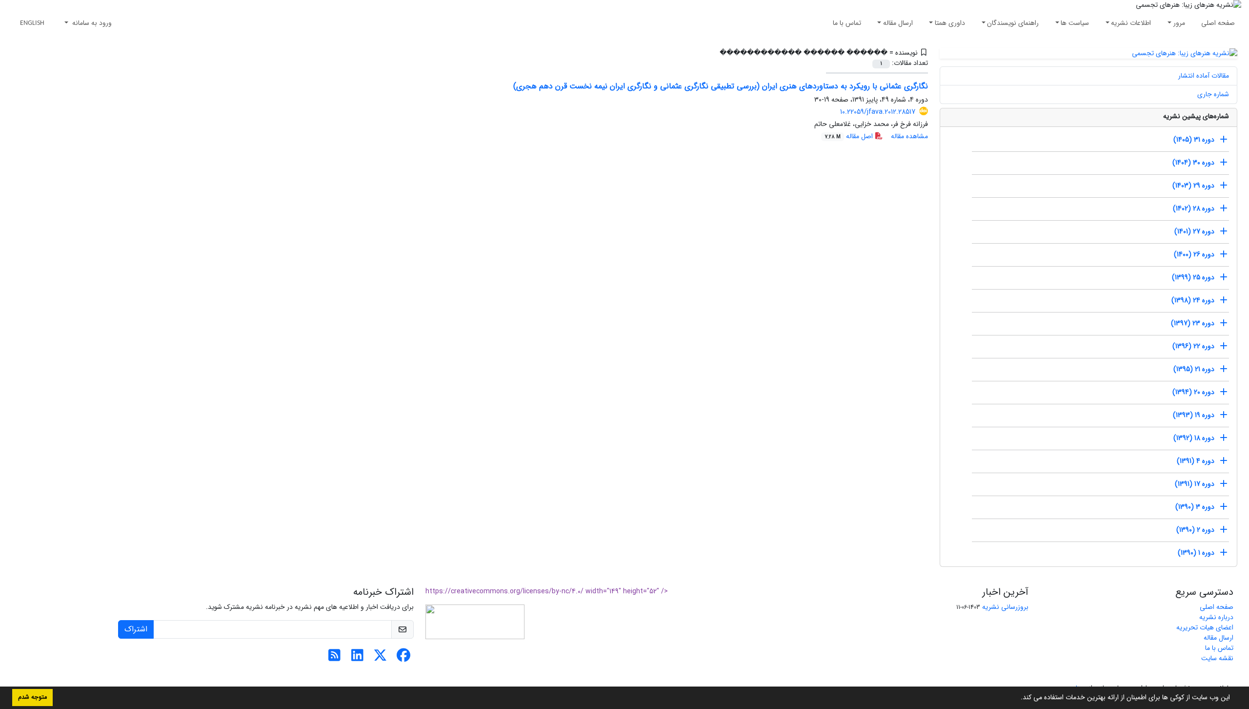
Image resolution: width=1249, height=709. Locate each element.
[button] (1017, 698)
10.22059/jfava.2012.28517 (877, 111)
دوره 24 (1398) (1192, 300)
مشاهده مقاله (909, 136)
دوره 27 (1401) (1194, 231)
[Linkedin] (357, 658)
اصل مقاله (850, 136)
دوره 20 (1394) (1193, 392)
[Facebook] (403, 658)
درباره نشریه (1216, 617)
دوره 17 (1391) (1194, 484)
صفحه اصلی (1218, 23)
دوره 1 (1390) (1196, 552)
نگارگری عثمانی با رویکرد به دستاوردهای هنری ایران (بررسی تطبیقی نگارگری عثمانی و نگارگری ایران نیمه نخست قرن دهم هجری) (720, 86)
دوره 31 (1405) (1193, 139)
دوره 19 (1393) (1193, 415)
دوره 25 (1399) (1193, 277)
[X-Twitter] (380, 658)
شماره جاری (1213, 94)
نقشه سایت (1217, 658)
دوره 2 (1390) (1195, 529)
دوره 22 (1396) (1193, 346)
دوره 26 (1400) (1194, 254)
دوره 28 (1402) (1193, 208)
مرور (1179, 23)
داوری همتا (950, 23)
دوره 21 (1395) (1193, 369)
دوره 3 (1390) (1194, 506)
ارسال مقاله (898, 23)
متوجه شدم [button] (32, 697)
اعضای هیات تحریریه (1204, 627)
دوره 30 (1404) (1193, 162)
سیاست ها (1075, 23)
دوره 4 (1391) (1195, 461)
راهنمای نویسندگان (1013, 23)
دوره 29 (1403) (1193, 185)
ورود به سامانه (91, 23)
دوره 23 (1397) (1192, 323)
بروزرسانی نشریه (1005, 607)
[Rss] (334, 658)
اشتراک (135, 629)
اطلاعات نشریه (1131, 23)
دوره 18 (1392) (1193, 438)
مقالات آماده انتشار (1203, 75)
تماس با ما (847, 23)
